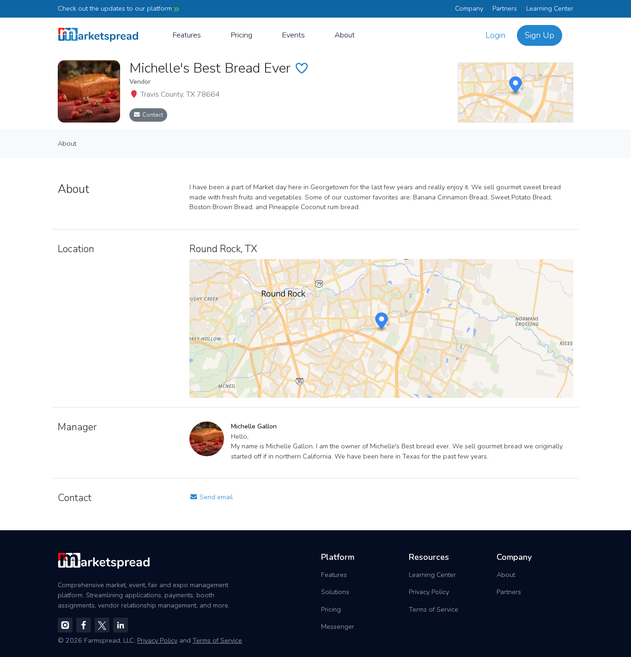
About (344, 35)
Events (293, 35)
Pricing (241, 35)
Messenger (337, 626)
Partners (504, 8)
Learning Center (549, 8)
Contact (152, 114)
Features (186, 35)
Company (469, 8)
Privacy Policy (429, 591)
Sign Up (539, 35)
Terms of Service (433, 609)
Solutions (335, 591)
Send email (215, 497)
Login (495, 35)
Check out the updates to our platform (116, 8)
